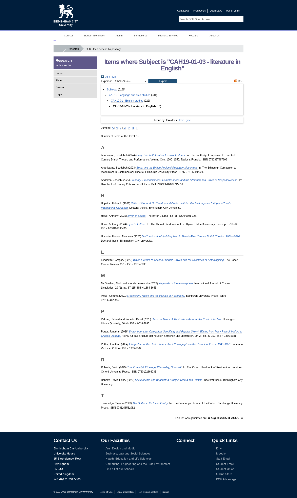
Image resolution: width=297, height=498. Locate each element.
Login (59, 94)
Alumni (119, 35)
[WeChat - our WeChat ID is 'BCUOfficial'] (184, 458)
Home (59, 73)
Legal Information (125, 492)
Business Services (168, 35)
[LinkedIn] (178, 453)
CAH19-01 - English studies (127, 100)
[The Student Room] (190, 458)
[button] (162, 81)
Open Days (216, 11)
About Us (215, 35)
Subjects (112, 89)
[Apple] (178, 464)
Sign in (165, 492)
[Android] (184, 464)
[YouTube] (190, 448)
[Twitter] (184, 448)
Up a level (110, 76)
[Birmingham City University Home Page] (55, 36)
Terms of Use (106, 492)
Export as (106, 81)
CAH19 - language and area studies (129, 95)
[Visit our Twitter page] (160, 11)
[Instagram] (184, 453)
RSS (240, 81)
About (59, 80)
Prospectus (199, 11)
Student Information (94, 35)
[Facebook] (178, 448)
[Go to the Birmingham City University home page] (66, 15)
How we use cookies (148, 492)
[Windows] (190, 464)
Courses (68, 35)
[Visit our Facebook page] (155, 11)
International (140, 35)
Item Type (185, 120)
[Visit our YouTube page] (164, 11)
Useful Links (233, 11)
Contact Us (183, 11)
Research (194, 35)
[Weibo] (178, 458)
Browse (60, 87)
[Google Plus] (190, 453)
